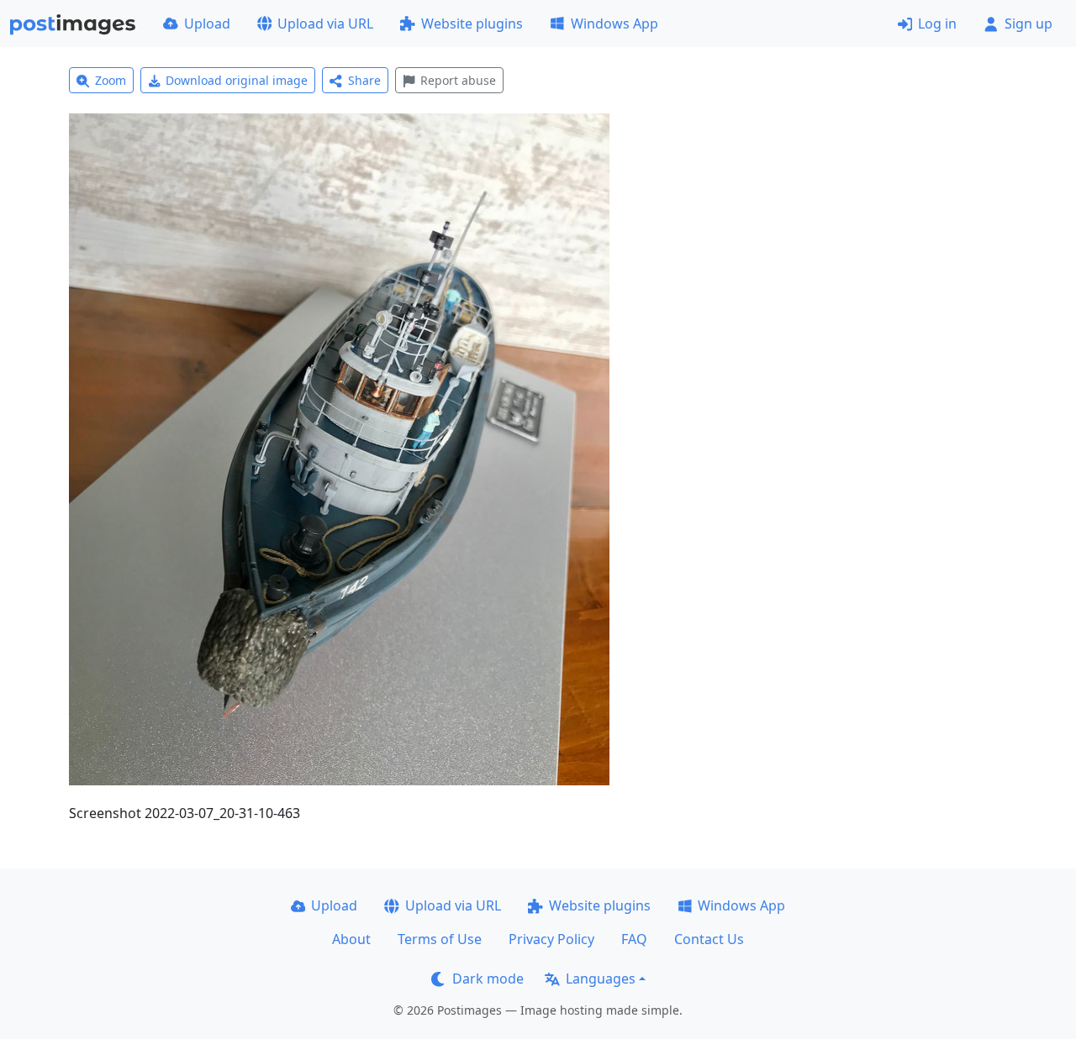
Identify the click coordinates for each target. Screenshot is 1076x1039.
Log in (937, 23)
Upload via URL (325, 23)
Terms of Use (440, 939)
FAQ (634, 939)
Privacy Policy (551, 939)
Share (364, 80)
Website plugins (472, 23)
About (351, 939)
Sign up (1028, 23)
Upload (207, 23)
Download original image (237, 80)
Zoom (110, 80)
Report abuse (458, 80)
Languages (601, 978)
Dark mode (488, 978)
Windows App (614, 23)
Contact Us (709, 939)
